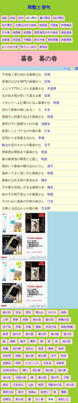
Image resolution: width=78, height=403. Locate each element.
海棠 (41, 384)
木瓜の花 (51, 326)
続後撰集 (66, 39)
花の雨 (17, 348)
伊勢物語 (66, 25)
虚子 (50, 166)
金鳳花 (7, 363)
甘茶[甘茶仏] (10, 370)
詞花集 (17, 39)
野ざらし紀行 (29, 47)
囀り (25, 370)
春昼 (5, 334)
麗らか (40, 312)
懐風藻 (43, 25)
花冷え (30, 348)
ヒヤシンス (32, 363)
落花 (61, 348)
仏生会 (47, 363)
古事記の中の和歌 (26, 25)
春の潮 (42, 355)
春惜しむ (63, 399)
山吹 (31, 384)
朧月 (23, 341)
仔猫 (66, 377)
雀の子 (55, 377)
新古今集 (39, 39)
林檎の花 (63, 319)
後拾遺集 (66, 32)
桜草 (18, 363)
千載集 (27, 39)
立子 (47, 145)
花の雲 (66, 341)
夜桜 (51, 348)
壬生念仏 (18, 384)
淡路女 (45, 123)
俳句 (20, 18)
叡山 (5, 145)
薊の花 (19, 399)
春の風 (42, 377)
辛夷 (18, 326)
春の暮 (30, 334)
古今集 (6, 32)
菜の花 (7, 377)
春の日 (7, 312)
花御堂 (60, 363)
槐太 (44, 180)
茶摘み (32, 392)
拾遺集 (27, 32)
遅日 (28, 312)
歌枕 (12, 18)
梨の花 (50, 319)
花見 (41, 348)
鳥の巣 (37, 370)
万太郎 (45, 208)
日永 (18, 312)
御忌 (5, 384)
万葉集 (54, 25)
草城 (41, 137)
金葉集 (6, 39)
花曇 (5, 348)
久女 (47, 109)
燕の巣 (49, 370)
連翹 (38, 326)
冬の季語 (7, 25)
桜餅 (25, 319)
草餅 (15, 319)
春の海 (30, 355)
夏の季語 (45, 18)
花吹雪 (7, 355)
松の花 (70, 384)
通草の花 (8, 392)
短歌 (4, 18)
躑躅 (63, 392)
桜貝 (63, 355)
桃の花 (37, 319)
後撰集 (17, 32)
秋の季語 (58, 18)
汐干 (53, 355)
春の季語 (31, 18)
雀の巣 (62, 370)
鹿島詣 (43, 47)
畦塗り (45, 392)
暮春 (51, 399)
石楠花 (7, 399)
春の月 (68, 334)
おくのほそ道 (10, 47)
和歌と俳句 (39, 7)
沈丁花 (7, 326)
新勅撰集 (53, 39)
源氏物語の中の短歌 (46, 32)
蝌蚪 (33, 341)
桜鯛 (18, 355)
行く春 (40, 399)
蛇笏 (56, 102)
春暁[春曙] (67, 326)
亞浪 (47, 74)
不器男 (51, 88)
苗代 (20, 392)
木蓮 (28, 326)
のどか (52, 312)
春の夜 (55, 334)
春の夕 (17, 334)
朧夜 (13, 341)
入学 (5, 319)
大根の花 (21, 377)
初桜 (63, 312)
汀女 (47, 130)
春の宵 (42, 334)
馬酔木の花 (55, 384)
